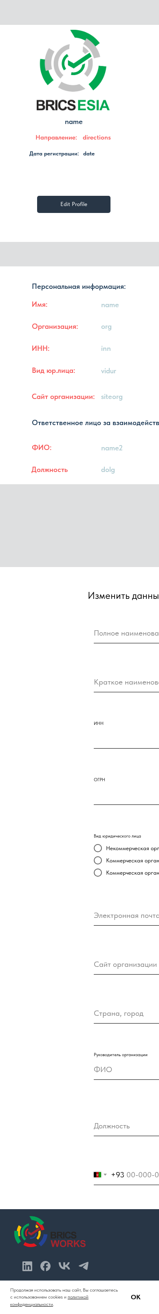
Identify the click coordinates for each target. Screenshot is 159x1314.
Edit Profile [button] (73, 204)
